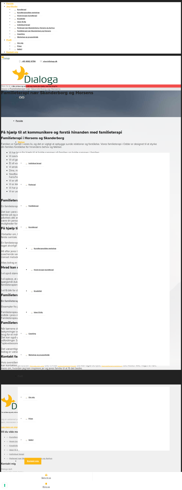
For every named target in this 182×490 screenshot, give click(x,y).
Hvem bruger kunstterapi (44, 270)
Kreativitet (38, 291)
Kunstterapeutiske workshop (45, 248)
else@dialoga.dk (50, 61)
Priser (31, 419)
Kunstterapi (33, 227)
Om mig (32, 397)
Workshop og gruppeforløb (27, 37)
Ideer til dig (38, 312)
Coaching (32, 334)
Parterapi (32, 185)
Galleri (19, 49)
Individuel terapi (35, 163)
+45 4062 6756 (28, 61)
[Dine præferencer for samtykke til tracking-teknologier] (4, 485)
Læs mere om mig (9, 427)
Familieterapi (34, 206)
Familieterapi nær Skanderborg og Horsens (34, 31)
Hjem (4, 89)
